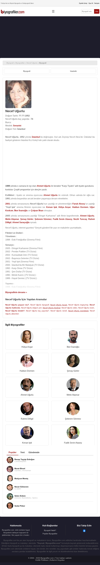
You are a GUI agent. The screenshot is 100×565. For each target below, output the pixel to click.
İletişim (96, 3)
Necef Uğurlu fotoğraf (51, 308)
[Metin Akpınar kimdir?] (73, 385)
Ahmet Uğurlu (27, 395)
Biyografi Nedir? (50, 530)
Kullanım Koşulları (57, 560)
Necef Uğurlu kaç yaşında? (37, 311)
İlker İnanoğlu (73, 347)
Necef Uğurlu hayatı (58, 305)
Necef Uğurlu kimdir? (15, 311)
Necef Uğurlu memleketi (78, 311)
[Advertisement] (50, 37)
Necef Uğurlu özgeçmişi (78, 305)
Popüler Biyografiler (50, 534)
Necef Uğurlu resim (86, 308)
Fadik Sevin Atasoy (73, 443)
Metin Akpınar (73, 395)
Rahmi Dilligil (27, 419)
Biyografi (26, 71)
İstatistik (73, 71)
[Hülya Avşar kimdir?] (27, 337)
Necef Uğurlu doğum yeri (31, 308)
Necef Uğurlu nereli (58, 311)
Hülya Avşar (27, 347)
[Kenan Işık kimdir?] (27, 433)
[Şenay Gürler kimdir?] (73, 361)
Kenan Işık (27, 443)
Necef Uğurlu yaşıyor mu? (17, 305)
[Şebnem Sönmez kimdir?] (73, 409)
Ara (96, 11)
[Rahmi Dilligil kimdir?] (27, 409)
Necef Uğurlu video (69, 308)
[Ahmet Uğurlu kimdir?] (27, 385)
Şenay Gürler (73, 371)
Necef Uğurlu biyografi (39, 305)
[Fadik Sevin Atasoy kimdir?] (73, 433)
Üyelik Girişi (83, 3)
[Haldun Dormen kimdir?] (27, 361)
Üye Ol (91, 3)
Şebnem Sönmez (73, 419)
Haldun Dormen (27, 371)
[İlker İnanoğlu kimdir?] (73, 337)
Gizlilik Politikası (41, 560)
